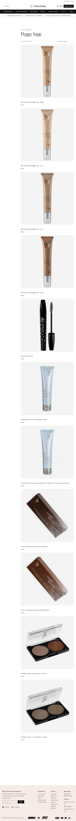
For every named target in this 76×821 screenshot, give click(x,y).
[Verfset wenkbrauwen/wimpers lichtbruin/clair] (47, 579)
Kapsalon (72, 11)
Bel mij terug (66, 1)
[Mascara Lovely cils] (47, 325)
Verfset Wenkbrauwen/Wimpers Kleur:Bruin (34, 546)
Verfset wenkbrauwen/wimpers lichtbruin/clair (35, 610)
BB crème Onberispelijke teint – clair (32, 165)
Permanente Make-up (22, 11)
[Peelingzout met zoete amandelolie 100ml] (47, 388)
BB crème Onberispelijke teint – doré (32, 229)
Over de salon (33, 11)
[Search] (57, 6)
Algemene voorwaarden (18, 817)
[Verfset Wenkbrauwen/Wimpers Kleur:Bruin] (47, 515)
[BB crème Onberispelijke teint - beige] (47, 71)
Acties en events (53, 11)
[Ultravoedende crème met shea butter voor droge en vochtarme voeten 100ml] (47, 452)
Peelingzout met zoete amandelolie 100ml (34, 419)
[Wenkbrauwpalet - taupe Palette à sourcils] (47, 706)
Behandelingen (8, 11)
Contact (72, 1)
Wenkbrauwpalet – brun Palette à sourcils (33, 673)
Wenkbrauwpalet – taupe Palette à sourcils (34, 737)
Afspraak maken (69, 6)
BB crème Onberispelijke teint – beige (32, 102)
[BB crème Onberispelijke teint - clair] (47, 134)
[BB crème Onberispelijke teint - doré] (47, 198)
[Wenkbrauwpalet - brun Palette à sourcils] (47, 642)
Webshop (7, 6)
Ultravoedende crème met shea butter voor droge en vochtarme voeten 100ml (45, 483)
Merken (43, 11)
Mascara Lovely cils (27, 356)
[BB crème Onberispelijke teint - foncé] (47, 261)
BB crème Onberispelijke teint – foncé (32, 292)
